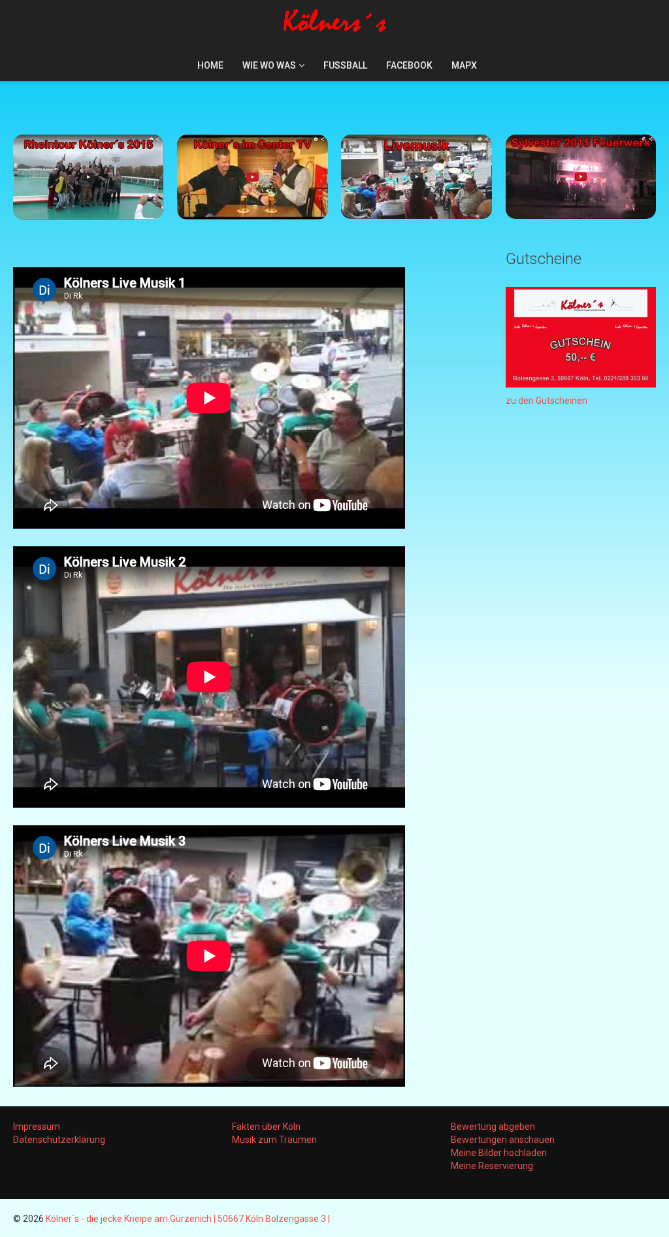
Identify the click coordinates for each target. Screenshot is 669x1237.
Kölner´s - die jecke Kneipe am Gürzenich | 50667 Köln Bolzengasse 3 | (188, 1218)
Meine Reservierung (492, 1166)
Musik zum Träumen (274, 1139)
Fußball (345, 65)
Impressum (36, 1126)
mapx (464, 65)
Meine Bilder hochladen (499, 1152)
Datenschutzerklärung (59, 1139)
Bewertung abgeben (493, 1126)
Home (210, 65)
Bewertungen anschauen (503, 1139)
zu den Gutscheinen (546, 400)
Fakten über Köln (266, 1126)
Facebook (409, 65)
